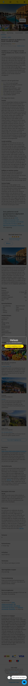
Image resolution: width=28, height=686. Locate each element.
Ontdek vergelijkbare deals (14, 346)
